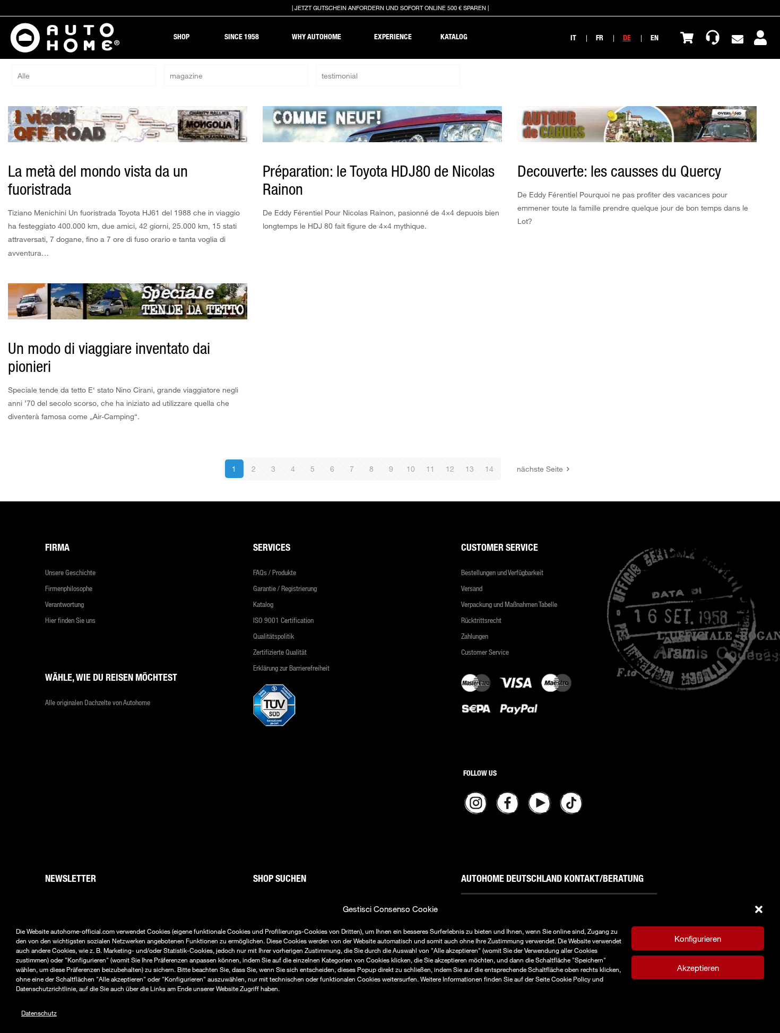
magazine (186, 75)
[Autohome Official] (65, 37)
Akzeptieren (698, 968)
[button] (758, 909)
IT (573, 37)
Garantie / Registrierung (285, 588)
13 (469, 468)
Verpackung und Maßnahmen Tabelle (509, 604)
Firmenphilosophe (68, 588)
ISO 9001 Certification (283, 619)
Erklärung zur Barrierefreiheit (291, 667)
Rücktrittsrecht (481, 619)
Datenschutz (39, 1013)
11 (430, 468)
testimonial (340, 75)
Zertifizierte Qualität (280, 651)
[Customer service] (712, 37)
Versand (471, 588)
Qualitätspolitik (273, 635)
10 (410, 468)
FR (599, 37)
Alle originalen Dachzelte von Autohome (97, 702)
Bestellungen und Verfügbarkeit (502, 572)
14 (489, 468)
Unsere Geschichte (70, 572)
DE (627, 37)
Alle (24, 75)
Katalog (263, 604)
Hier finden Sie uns (70, 619)
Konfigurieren (697, 938)
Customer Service (485, 651)
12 (450, 468)
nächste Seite (540, 468)
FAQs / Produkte (274, 572)
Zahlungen (474, 635)
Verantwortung (64, 604)
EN (654, 37)
